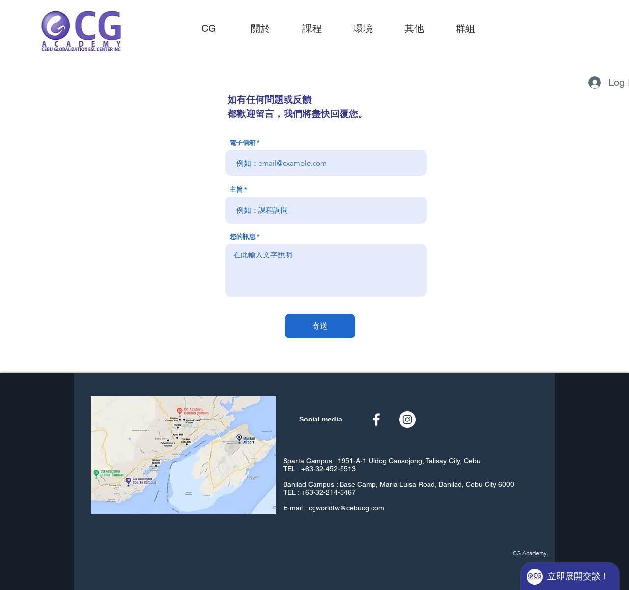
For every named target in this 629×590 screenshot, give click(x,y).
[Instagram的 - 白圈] (407, 419)
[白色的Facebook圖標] (376, 419)
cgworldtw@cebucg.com (346, 508)
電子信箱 (243, 143)
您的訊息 (243, 236)
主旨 (236, 189)
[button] (312, 28)
